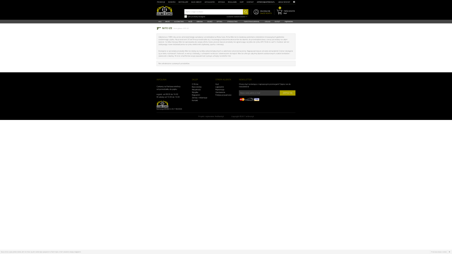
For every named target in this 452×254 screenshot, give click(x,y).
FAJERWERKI (289, 21)
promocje (161, 2)
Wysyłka (195, 92)
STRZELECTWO (232, 21)
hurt (242, 2)
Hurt (217, 84)
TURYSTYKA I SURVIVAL (251, 21)
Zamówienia (220, 92)
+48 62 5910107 (284, 2)
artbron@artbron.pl (266, 2)
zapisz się (287, 93)
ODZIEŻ (209, 21)
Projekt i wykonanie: (211, 116)
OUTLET (277, 21)
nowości (172, 2)
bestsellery (183, 2)
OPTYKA (219, 21)
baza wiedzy (196, 2)
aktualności (210, 2)
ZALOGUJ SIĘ (265, 11)
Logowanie (219, 87)
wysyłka (221, 2)
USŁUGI (267, 21)
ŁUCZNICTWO (179, 21)
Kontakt (195, 100)
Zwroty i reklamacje (199, 97)
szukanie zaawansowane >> (237, 17)
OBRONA (199, 21)
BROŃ (167, 21)
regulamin (232, 2)
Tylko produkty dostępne (196, 17)
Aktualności (196, 89)
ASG (159, 21)
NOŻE (190, 21)
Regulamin (196, 95)
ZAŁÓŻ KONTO (266, 13)
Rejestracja (219, 89)
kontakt (250, 2)
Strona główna (177, 28)
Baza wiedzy (197, 87)
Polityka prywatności (223, 95)
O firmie (195, 84)
